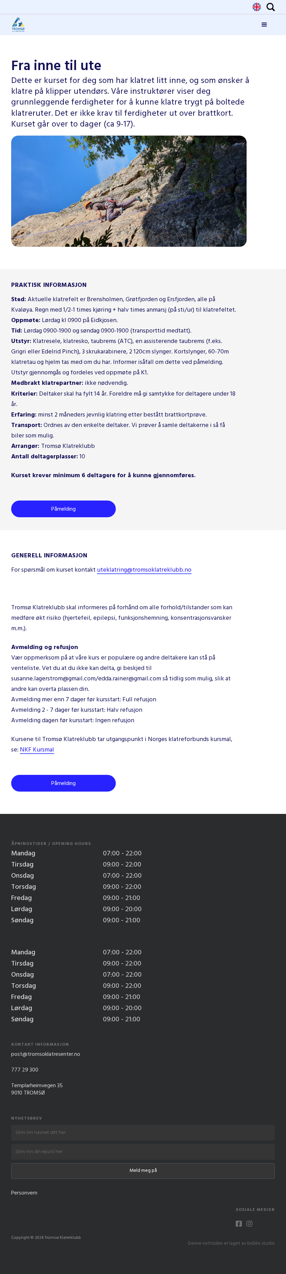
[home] (18, 24)
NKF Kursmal (37, 750)
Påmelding (63, 509)
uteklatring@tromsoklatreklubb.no (144, 570)
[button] (264, 24)
